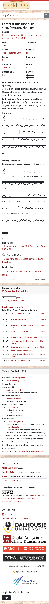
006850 (42, 325)
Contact (8, 515)
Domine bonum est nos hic (21, 351)
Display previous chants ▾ (13, 307)
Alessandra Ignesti (25, 280)
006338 (6, 67)
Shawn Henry (12, 407)
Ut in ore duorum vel (18, 319)
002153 (42, 341)
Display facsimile (14, 301)
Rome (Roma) (19, 378)
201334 (42, 351)
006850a (43, 331)
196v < (20, 298)
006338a (43, 319)
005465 (42, 354)
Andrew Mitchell (13, 390)
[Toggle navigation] (42, 5)
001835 (42, 360)
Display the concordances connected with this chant (22, 260)
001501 (42, 337)
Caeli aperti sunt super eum (21, 360)
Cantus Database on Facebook (15, 518)
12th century (13, 381)
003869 (42, 347)
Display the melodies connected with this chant (22, 273)
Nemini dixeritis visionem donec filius (24, 347)
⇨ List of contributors (11, 480)
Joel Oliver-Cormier (14, 413)
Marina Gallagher (13, 399)
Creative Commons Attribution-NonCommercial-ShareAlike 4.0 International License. (23, 498)
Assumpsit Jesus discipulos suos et (24, 337)
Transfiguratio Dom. (11, 53)
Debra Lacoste (12, 427)
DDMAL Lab (7, 476)
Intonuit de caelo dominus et (22, 331)
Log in (6, 597)
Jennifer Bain (8, 472)
